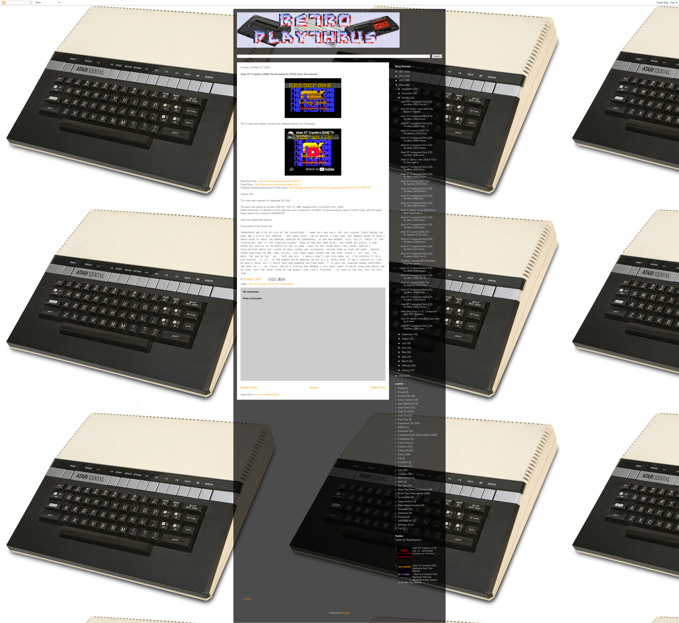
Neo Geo (402, 485)
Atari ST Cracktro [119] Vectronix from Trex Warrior (424, 568)
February (406, 365)
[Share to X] (276, 279)
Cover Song (404, 442)
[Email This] (270, 279)
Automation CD (406, 423)
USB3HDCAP (405, 520)
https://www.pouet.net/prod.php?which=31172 (278, 184)
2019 (402, 85)
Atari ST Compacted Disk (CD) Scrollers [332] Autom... (416, 298)
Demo (401, 454)
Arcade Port (404, 396)
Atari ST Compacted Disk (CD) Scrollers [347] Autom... (416, 146)
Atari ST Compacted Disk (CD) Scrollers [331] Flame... (416, 305)
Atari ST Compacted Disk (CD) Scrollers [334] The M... (416, 276)
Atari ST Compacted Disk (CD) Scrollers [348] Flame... (416, 139)
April (404, 356)
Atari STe (403, 415)
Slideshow (403, 513)
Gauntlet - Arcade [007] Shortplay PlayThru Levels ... (418, 262)
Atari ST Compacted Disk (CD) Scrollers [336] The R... (416, 255)
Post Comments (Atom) (267, 394)
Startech (402, 517)
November (407, 93)
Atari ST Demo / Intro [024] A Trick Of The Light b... (418, 161)
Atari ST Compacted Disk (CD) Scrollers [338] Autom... (416, 240)
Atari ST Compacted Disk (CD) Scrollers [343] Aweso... (416, 190)
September (408, 334)
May (404, 352)
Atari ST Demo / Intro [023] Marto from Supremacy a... (418, 211)
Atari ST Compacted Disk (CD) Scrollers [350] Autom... (416, 117)
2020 (402, 80)
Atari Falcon (404, 407)
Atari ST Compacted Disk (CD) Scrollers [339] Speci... (416, 226)
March (405, 361)
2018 (402, 375)
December (407, 89)
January (406, 370)
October (406, 97)
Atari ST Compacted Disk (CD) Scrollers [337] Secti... (416, 247)
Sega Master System (409, 505)
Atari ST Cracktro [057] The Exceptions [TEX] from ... (415, 182)
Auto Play (403, 419)
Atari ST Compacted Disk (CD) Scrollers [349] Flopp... (416, 125)
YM (400, 528)
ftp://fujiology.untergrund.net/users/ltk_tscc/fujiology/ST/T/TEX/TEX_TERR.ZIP (330, 187)
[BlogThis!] (273, 279)
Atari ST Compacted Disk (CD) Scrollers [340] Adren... (416, 219)
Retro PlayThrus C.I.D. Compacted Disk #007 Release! (419, 313)
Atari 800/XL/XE (406, 403)
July (404, 343)
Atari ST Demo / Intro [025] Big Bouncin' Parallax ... (417, 110)
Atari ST (252, 284)
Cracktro (262, 284)
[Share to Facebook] (280, 279)
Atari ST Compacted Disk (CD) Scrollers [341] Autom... (416, 204)
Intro (400, 470)
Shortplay (403, 509)
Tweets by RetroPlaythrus (408, 540)
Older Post (377, 387)
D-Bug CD (403, 450)
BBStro (401, 427)
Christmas (403, 431)
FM (399, 458)
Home (313, 387)
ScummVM (404, 497)
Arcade (401, 392)
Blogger (345, 613)
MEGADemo (404, 478)
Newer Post (248, 387)
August (406, 338)
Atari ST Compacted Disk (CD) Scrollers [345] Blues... (416, 168)
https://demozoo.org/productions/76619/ (279, 181)
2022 (402, 71)
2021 (402, 76)
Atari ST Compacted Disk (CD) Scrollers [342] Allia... (416, 197)
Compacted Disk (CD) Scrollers (414, 435)
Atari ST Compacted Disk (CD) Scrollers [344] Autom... (416, 175)
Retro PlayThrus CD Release (413, 489)
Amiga (401, 388)
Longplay (402, 474)
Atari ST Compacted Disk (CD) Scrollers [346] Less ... (416, 154)
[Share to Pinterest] (283, 279)
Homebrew (403, 466)
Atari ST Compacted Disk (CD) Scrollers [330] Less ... (416, 327)
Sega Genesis (405, 501)
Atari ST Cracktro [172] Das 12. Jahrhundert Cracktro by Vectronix (424, 551)
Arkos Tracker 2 (406, 399)
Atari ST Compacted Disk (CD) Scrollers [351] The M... (416, 103)
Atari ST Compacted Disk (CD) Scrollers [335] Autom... (416, 269)
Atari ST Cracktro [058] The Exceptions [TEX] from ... (415, 132)
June (404, 347)
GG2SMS (403, 462)
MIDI (400, 481)
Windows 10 (404, 524)
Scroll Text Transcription (280, 284)
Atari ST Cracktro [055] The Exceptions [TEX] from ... (415, 284)
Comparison (404, 439)
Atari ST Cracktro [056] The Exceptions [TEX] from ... (415, 233)
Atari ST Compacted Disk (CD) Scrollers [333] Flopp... (416, 291)
